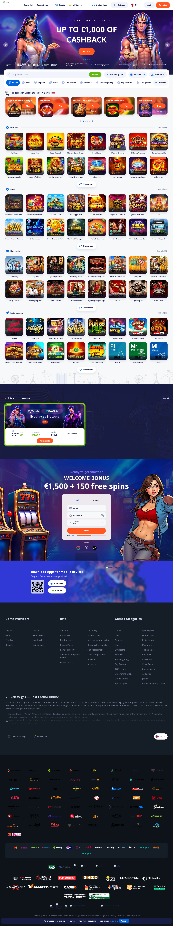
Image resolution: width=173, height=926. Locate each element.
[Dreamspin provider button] (117, 825)
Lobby (118, 630)
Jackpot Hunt (148, 635)
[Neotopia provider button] (158, 825)
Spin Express (148, 630)
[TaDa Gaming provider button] (55, 797)
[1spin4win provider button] (35, 779)
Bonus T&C (65, 635)
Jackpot (145, 678)
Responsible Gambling (98, 645)
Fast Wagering (122, 659)
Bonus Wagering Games (153, 683)
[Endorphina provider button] (14, 770)
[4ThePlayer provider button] (55, 807)
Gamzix (8, 635)
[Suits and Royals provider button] (138, 825)
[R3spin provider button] (97, 825)
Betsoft (9, 645)
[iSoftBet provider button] (97, 779)
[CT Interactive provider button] (138, 779)
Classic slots (148, 659)
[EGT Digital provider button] (76, 816)
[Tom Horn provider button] (158, 788)
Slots (117, 645)
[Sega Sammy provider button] (14, 807)
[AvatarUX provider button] (35, 807)
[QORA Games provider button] (35, 816)
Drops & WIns (121, 678)
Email (76, 500)
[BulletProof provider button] (97, 807)
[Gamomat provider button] (55, 770)
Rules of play (94, 635)
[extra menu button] (88, 5)
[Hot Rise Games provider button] (55, 825)
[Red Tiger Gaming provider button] (35, 788)
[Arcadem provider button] (158, 779)
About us (92, 664)
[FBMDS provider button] (138, 788)
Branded (119, 654)
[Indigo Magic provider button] (55, 816)
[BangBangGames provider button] (158, 807)
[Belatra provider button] (117, 788)
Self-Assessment (95, 649)
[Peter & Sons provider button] (158, 770)
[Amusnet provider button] (158, 816)
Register (163, 5)
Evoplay (9, 640)
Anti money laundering (98, 640)
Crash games (148, 669)
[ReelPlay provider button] (76, 807)
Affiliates (92, 659)
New (117, 635)
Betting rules (66, 640)
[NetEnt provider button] (14, 779)
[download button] (37, 587)
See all (166, 398)
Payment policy (67, 649)
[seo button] (6, 716)
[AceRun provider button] (138, 816)
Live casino (120, 649)
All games (146, 673)
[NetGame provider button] (117, 770)
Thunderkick (39, 635)
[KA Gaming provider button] (14, 816)
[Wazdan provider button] (55, 779)
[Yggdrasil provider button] (76, 770)
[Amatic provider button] (138, 770)
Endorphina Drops (123, 673)
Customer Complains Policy (70, 656)
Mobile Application (96, 654)
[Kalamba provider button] (76, 779)
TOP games (120, 669)
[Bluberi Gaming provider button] (14, 797)
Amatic (36, 630)
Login (149, 5)
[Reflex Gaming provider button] (117, 816)
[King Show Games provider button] (138, 797)
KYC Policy (92, 630)
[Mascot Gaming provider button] (158, 797)
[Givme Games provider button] (117, 779)
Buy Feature (120, 664)
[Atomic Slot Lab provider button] (76, 788)
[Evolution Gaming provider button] (35, 797)
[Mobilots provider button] (14, 788)
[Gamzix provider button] (35, 770)
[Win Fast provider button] (97, 797)
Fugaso (8, 630)
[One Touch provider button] (117, 797)
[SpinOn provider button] (138, 807)
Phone (96, 500)
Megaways (147, 645)
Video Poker (148, 664)
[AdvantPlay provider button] (14, 825)
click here (114, 921)
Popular (118, 640)
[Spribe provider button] (55, 788)
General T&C (66, 630)
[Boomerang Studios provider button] (117, 807)
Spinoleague (121, 683)
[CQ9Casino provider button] (97, 788)
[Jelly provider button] (97, 816)
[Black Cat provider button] (35, 825)
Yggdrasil (37, 640)
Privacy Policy (66, 645)
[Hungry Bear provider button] (76, 825)
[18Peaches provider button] (14, 834)
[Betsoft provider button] (97, 770)
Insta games (148, 640)
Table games (148, 649)
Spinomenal (38, 645)
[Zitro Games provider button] (76, 797)
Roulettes (146, 654)
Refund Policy (66, 662)
